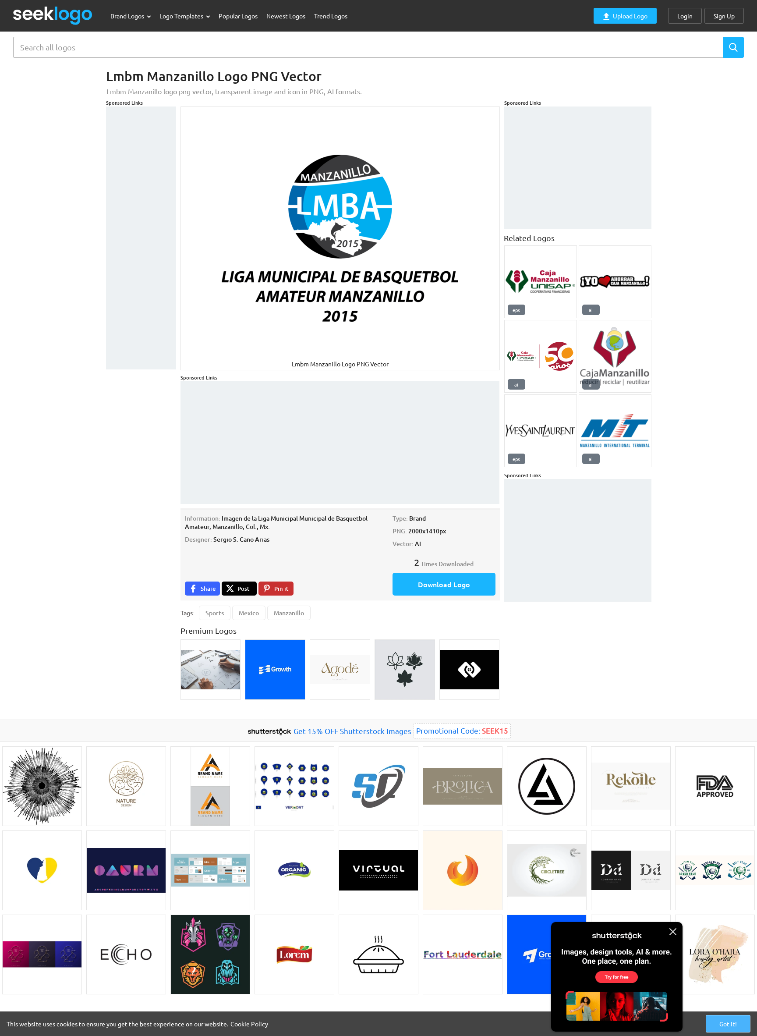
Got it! (728, 1024)
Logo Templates (182, 16)
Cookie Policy (249, 1024)
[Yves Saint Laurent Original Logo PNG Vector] (540, 430)
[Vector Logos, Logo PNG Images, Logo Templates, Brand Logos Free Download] (53, 16)
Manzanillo (289, 613)
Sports (214, 613)
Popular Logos (238, 16)
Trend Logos (330, 16)
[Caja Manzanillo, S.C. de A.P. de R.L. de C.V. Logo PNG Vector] (540, 281)
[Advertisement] (141, 237)
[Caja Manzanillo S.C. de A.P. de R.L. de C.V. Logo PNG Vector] (540, 356)
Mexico (249, 613)
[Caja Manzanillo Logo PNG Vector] (615, 356)
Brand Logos (127, 16)
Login (685, 16)
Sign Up (724, 16)
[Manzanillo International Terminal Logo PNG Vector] (615, 430)
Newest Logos (285, 16)
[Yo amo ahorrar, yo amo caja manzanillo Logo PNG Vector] (615, 281)
